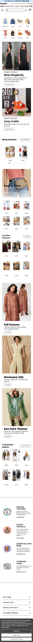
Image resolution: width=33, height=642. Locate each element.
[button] (4, 153)
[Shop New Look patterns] (26, 6)
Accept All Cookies (16, 639)
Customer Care (8, 602)
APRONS (27, 26)
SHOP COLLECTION (9, 85)
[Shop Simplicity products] (2, 6)
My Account (7, 597)
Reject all (16, 635)
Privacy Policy (5, 627)
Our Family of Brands (10, 613)
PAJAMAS (27, 38)
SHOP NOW (27, 236)
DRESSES (5, 38)
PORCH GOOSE (20, 38)
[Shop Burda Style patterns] (30, 6)
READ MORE (8, 436)
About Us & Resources (11, 607)
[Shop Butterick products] (11, 6)
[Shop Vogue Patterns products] (16, 6)
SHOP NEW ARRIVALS (25, 139)
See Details (30, 3)
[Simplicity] (4, 3)
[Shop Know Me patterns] (21, 6)
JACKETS (12, 26)
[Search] (7, 11)
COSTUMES (13, 38)
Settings (16, 631)
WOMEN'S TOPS (5, 26)
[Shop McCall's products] (7, 6)
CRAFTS (20, 26)
